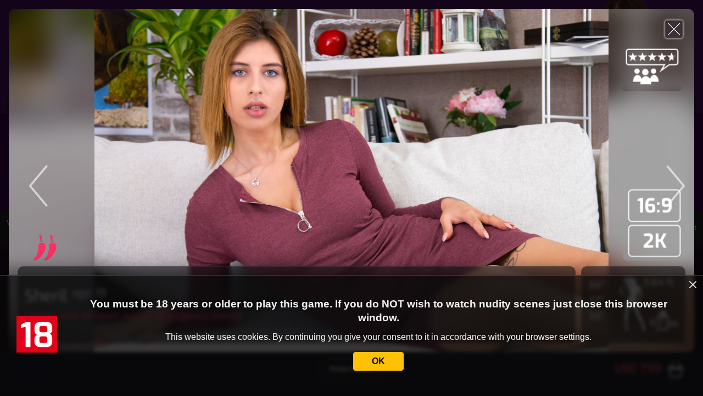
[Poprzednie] (103, 180)
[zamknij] (693, 284)
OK (378, 361)
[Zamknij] (673, 29)
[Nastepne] (600, 180)
